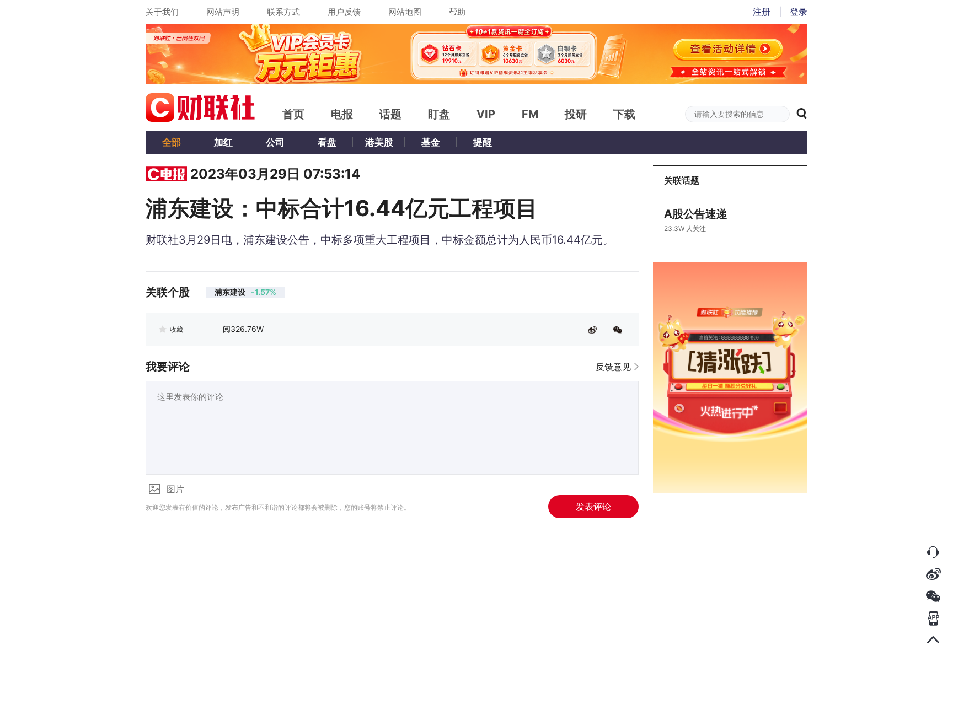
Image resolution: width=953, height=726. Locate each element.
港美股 (379, 142)
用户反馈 (344, 12)
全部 (171, 142)
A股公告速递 (695, 214)
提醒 (482, 142)
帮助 (457, 12)
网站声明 (222, 12)
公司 (275, 142)
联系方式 (283, 12)
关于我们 (162, 12)
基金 (430, 142)
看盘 (327, 142)
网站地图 (404, 12)
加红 (223, 142)
